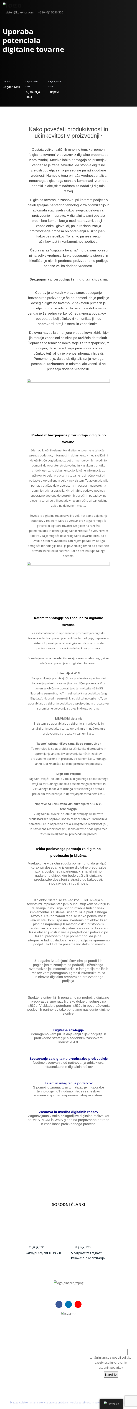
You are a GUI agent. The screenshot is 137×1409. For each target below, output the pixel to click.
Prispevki (54, 92)
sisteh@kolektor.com (61, 1360)
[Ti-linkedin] (68, 1304)
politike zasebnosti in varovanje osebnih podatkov (113, 1363)
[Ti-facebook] (58, 1304)
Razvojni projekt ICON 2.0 (43, 1253)
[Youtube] (78, 1304)
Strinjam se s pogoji (112, 1363)
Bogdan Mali (11, 87)
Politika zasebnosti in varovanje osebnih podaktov (99, 1402)
